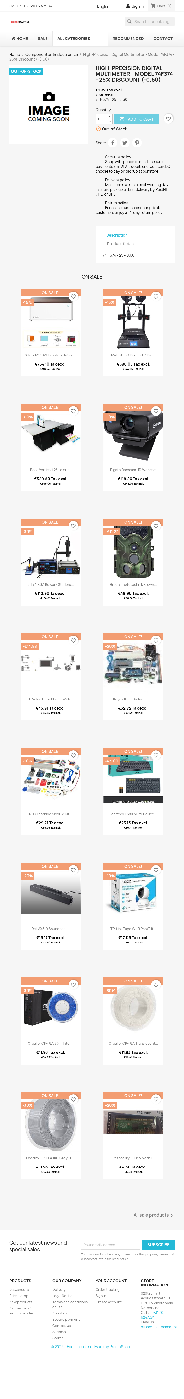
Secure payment (66, 1319)
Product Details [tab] (121, 243)
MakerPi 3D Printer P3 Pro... (133, 355)
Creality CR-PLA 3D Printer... (51, 1043)
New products (21, 1302)
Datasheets (19, 1289)
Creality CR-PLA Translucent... (133, 1043)
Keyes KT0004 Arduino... (133, 699)
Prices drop (18, 1295)
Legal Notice (62, 1295)
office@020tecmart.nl (159, 1327)
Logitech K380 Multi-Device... (133, 814)
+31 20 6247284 (37, 6)
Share (112, 142)
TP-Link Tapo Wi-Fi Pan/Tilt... (133, 928)
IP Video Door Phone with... (51, 699)
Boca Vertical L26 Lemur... (50, 470)
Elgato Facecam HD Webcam (133, 470)
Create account (109, 1302)
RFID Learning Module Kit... (50, 814)
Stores (58, 1338)
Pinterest (137, 142)
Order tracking (108, 1289)
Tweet (125, 142)
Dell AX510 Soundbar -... (50, 928)
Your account (111, 1280)
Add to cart (136, 119)
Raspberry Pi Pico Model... (133, 1158)
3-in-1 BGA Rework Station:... (51, 584)
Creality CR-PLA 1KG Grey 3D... (50, 1158)
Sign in (101, 1295)
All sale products (154, 1215)
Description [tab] (117, 235)
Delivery (59, 1289)
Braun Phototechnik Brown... (133, 584)
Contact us (61, 1325)
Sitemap (59, 1332)
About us (59, 1313)
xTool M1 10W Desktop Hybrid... (50, 355)
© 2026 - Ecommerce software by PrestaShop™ (92, 1346)
